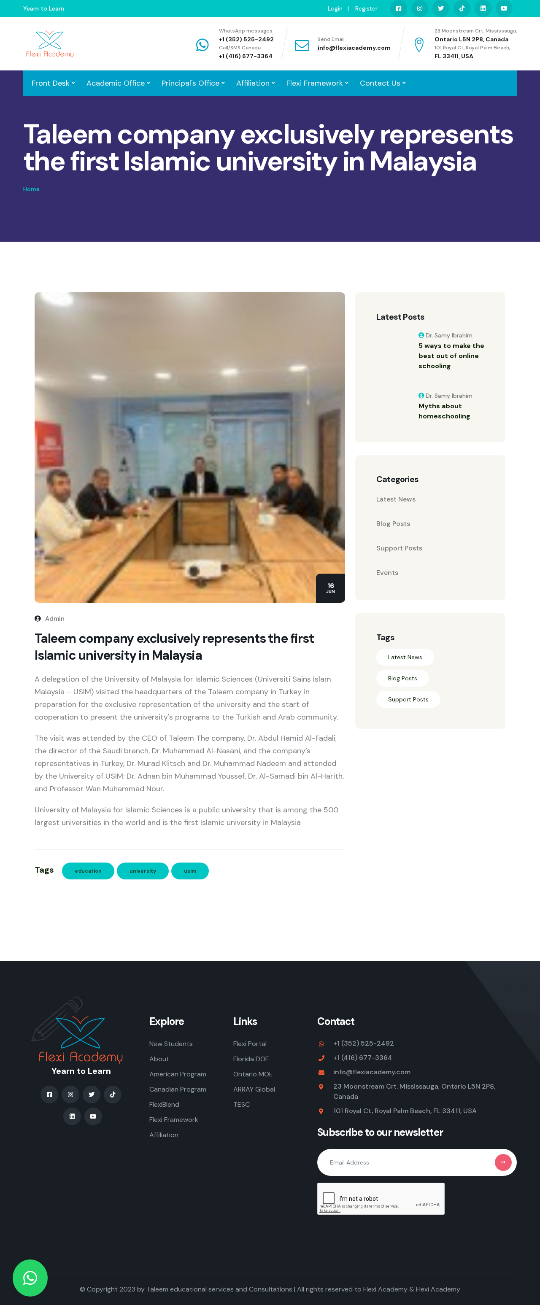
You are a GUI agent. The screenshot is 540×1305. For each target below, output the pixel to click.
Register (366, 8)
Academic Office (115, 83)
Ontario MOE (253, 1074)
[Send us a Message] (30, 1278)
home (31, 189)
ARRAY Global (254, 1089)
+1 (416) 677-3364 (246, 56)
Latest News (396, 499)
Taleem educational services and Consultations (219, 1289)
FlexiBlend (164, 1104)
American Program (177, 1074)
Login (335, 8)
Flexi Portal (250, 1043)
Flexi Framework (314, 83)
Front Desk (51, 83)
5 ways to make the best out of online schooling (451, 355)
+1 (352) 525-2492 (246, 39)
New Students (171, 1043)
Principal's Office (190, 83)
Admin (54, 619)
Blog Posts (393, 523)
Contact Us (380, 83)
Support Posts (399, 548)
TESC (241, 1104)
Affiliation (253, 83)
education (88, 871)
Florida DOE (251, 1058)
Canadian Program (177, 1089)
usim (190, 871)
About (159, 1058)
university (143, 871)
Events (387, 572)
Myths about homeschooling (444, 411)
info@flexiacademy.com (354, 47)
